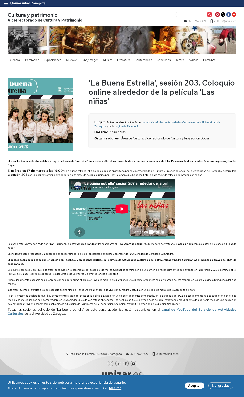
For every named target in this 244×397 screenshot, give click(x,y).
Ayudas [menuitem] (193, 60)
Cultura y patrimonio (33, 15)
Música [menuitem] (107, 60)
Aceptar (194, 385)
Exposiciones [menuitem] (52, 60)
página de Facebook (127, 126)
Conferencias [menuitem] (143, 60)
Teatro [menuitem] (179, 60)
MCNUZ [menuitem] (71, 60)
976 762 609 (197, 21)
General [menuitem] (15, 60)
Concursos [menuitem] (164, 60)
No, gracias (221, 385)
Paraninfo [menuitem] (209, 60)
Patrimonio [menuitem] (32, 60)
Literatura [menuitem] (123, 60)
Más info (115, 388)
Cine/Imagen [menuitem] (90, 60)
